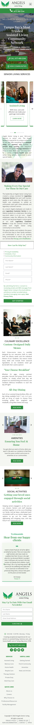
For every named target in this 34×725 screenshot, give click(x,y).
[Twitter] (15, 649)
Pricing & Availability (11, 252)
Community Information (13, 256)
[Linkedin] (22, 649)
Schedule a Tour (10, 254)
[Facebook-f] (11, 649)
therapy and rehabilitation (22, 239)
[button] (30, 4)
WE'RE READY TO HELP (18, 9)
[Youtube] (18, 649)
